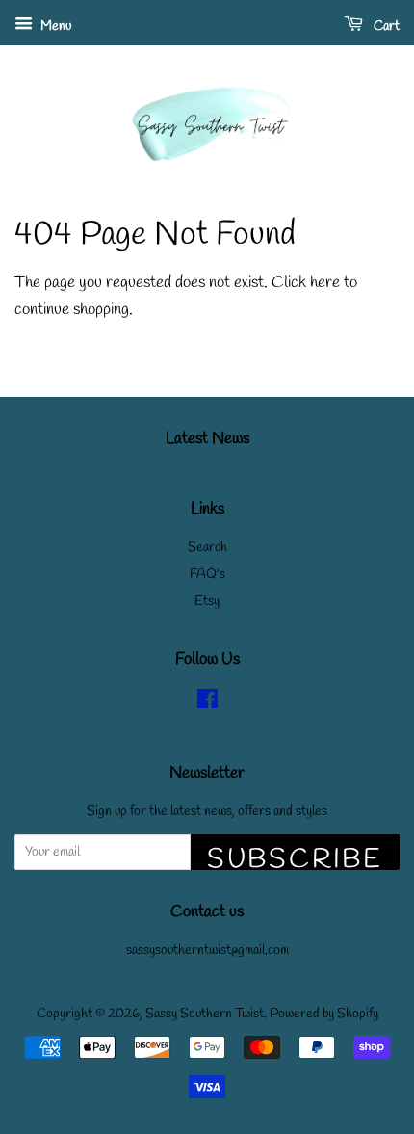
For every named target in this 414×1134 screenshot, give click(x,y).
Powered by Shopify (324, 1014)
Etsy (207, 602)
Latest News (207, 439)
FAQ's (207, 575)
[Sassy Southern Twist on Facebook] (207, 704)
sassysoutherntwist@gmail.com (207, 950)
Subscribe (295, 856)
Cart (385, 26)
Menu (54, 26)
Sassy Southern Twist (204, 1014)
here (325, 283)
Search (207, 548)
